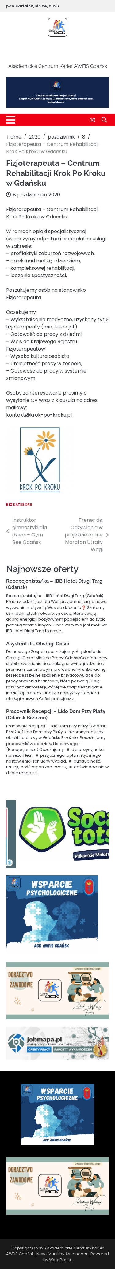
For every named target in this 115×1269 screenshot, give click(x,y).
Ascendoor (76, 1253)
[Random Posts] (92, 120)
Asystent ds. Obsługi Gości (37, 644)
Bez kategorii (19, 504)
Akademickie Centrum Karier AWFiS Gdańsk (57, 50)
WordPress (60, 1259)
